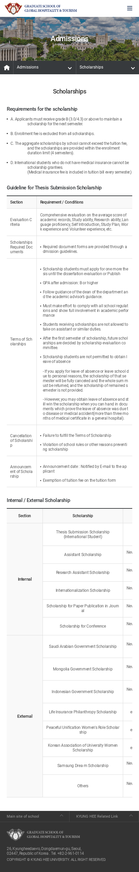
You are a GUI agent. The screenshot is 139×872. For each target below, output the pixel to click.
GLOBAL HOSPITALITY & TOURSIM (41, 9)
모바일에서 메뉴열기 (129, 8)
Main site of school (23, 816)
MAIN (6, 67)
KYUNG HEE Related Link (97, 816)
